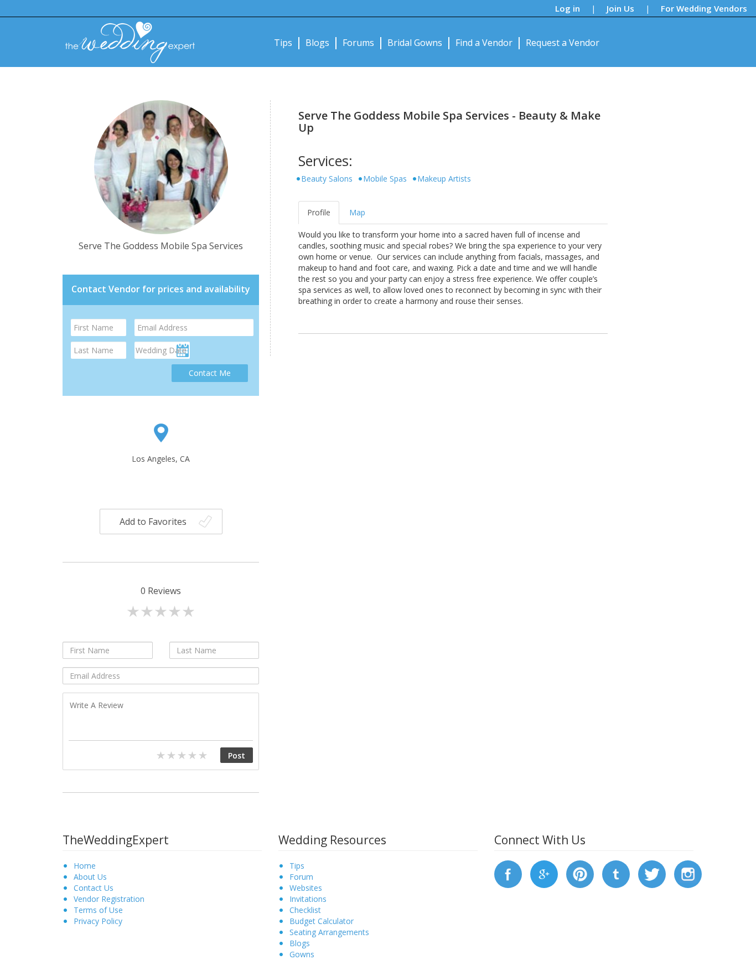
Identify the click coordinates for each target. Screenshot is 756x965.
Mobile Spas (385, 178)
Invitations (308, 899)
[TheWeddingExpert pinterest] (580, 873)
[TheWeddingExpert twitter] (652, 873)
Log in (567, 8)
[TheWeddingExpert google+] (544, 873)
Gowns (301, 954)
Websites (305, 888)
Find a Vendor (483, 43)
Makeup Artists (444, 178)
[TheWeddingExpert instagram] (688, 873)
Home (85, 865)
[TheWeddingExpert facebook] (508, 873)
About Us (90, 876)
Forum (301, 876)
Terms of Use (98, 910)
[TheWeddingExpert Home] (125, 36)
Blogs (317, 43)
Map (357, 212)
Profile (318, 212)
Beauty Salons (327, 178)
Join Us (620, 8)
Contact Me (210, 373)
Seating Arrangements (329, 932)
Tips (283, 43)
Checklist (305, 910)
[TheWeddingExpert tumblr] (616, 873)
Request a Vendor (562, 43)
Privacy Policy (98, 921)
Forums (358, 43)
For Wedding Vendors (704, 8)
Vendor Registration (109, 899)
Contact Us (93, 888)
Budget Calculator (321, 921)
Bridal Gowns (414, 43)
